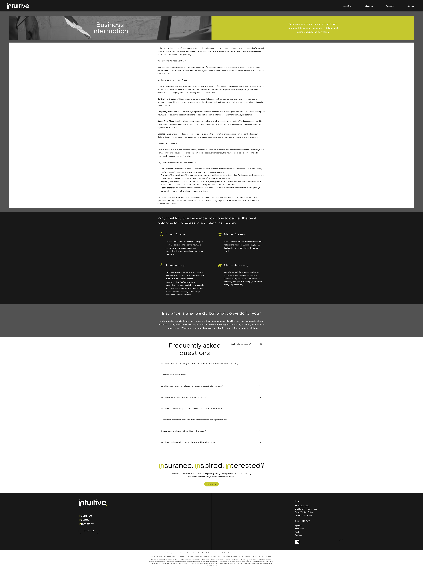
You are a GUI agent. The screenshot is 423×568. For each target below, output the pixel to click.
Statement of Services (247, 553)
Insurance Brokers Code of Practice (227, 553)
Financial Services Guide (188, 553)
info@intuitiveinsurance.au (306, 509)
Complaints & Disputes (206, 553)
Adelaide (298, 535)
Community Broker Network (237, 556)
